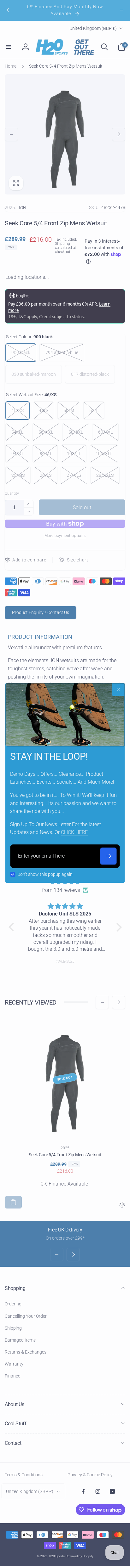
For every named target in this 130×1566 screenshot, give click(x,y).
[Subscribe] (108, 856)
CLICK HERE (74, 833)
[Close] (118, 689)
